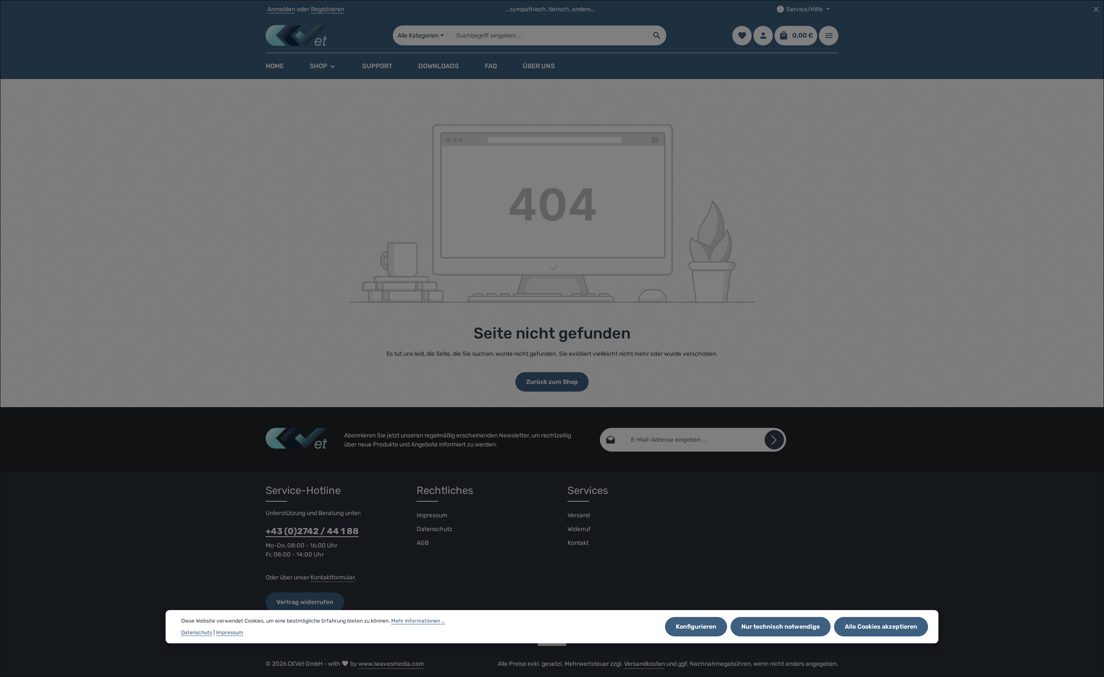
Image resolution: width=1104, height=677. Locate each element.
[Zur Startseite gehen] (296, 35)
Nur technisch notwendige (780, 626)
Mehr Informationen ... (418, 621)
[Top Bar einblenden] (828, 35)
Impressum (432, 515)
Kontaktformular (332, 577)
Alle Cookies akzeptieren (881, 626)
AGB (423, 543)
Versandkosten (644, 664)
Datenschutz (434, 529)
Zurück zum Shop (552, 382)
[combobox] (548, 35)
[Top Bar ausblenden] (1096, 9)
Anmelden (281, 9)
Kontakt (578, 543)
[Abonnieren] (774, 439)
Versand (579, 515)
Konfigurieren (696, 626)
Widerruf (579, 529)
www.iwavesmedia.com (391, 664)
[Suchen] (657, 35)
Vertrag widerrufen (304, 602)
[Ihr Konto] (763, 35)
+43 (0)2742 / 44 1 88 (312, 531)
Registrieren (327, 9)
